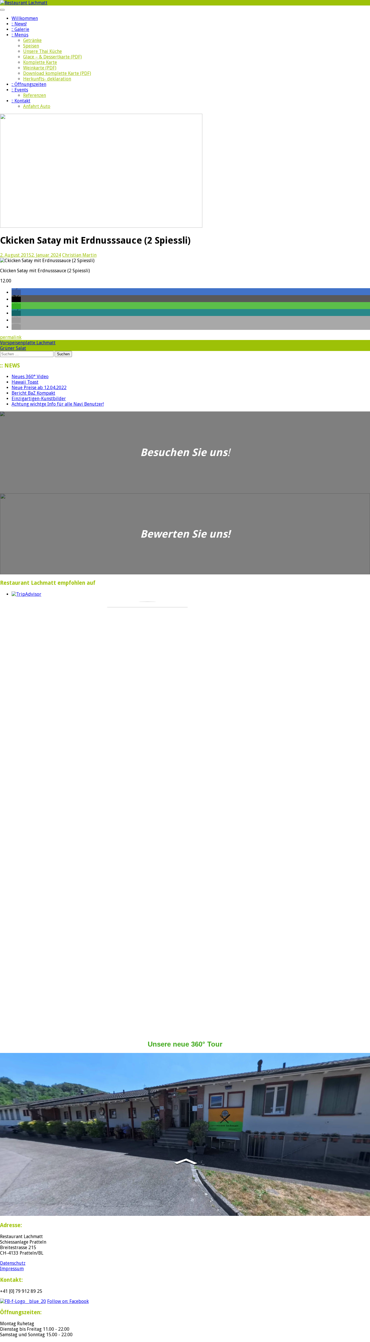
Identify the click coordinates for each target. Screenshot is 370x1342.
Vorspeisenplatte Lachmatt (28, 342)
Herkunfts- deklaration (47, 79)
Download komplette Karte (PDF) (57, 73)
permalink (10, 337)
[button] (16, 292)
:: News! (19, 24)
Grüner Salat (13, 348)
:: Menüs (20, 35)
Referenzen (34, 95)
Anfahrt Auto (36, 106)
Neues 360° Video (30, 376)
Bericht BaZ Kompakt (33, 393)
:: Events (20, 90)
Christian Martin (79, 255)
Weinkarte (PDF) (39, 68)
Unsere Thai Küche (42, 51)
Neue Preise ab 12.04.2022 (39, 387)
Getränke (32, 40)
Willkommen (25, 18)
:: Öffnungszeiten (29, 84)
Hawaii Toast (25, 382)
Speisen (31, 46)
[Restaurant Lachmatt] (23, 2)
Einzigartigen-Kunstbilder (39, 398)
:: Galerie (20, 29)
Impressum (12, 1268)
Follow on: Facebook (68, 1301)
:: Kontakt (21, 101)
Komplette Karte (40, 62)
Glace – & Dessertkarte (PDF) (52, 57)
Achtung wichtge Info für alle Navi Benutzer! (58, 404)
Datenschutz (12, 1263)
